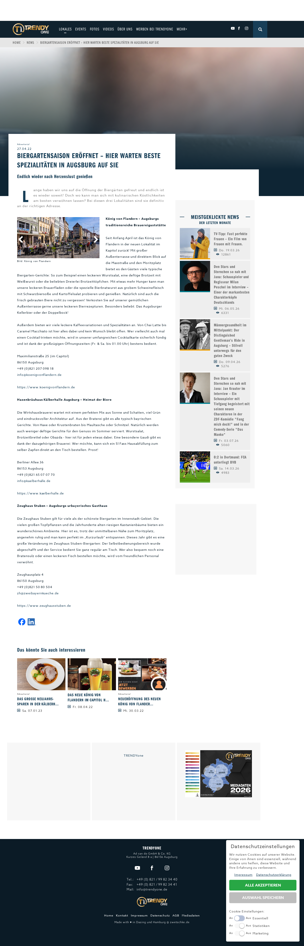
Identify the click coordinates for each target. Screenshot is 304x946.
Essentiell (260, 918)
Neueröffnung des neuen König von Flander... (139, 701)
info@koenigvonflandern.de (39, 375)
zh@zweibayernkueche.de (38, 593)
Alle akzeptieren (263, 885)
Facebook (239, 28)
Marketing (261, 933)
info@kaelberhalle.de (34, 481)
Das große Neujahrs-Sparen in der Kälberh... (38, 701)
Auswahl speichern (263, 897)
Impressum (139, 915)
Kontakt (122, 915)
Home (17, 42)
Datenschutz (160, 915)
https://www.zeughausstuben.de (44, 605)
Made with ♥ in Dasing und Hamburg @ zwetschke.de (152, 922)
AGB (175, 915)
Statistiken (261, 926)
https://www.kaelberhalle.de (40, 493)
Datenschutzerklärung (274, 875)
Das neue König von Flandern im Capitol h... (88, 697)
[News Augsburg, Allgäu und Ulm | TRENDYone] (31, 29)
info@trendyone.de (152, 889)
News (30, 42)
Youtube (233, 28)
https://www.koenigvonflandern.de (46, 387)
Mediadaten (191, 915)
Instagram (246, 28)
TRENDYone (134, 755)
